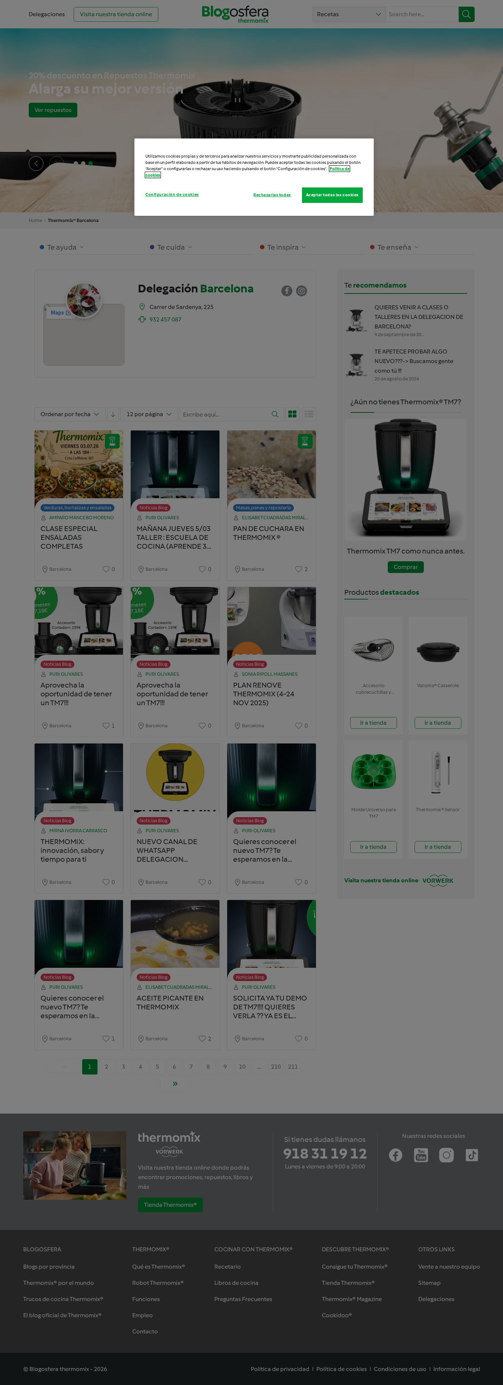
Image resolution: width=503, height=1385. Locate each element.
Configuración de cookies (172, 194)
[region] (254, 177)
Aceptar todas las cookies (332, 194)
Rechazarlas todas (272, 194)
